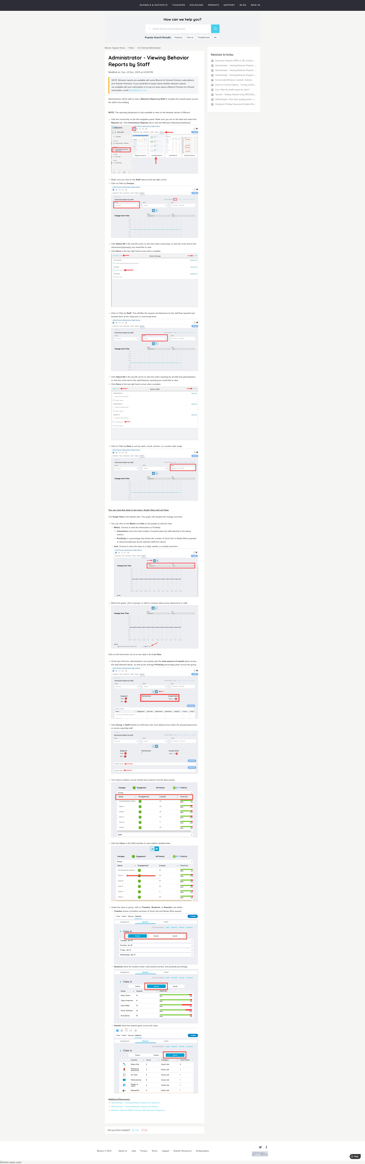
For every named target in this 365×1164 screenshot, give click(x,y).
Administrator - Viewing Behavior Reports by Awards (134, 1106)
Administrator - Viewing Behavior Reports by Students (135, 1103)
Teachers (178, 5)
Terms (155, 1151)
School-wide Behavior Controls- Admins (233, 80)
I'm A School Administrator (149, 48)
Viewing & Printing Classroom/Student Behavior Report (240, 104)
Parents (213, 5)
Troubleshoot (204, 37)
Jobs (133, 1151)
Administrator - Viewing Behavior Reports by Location (240, 75)
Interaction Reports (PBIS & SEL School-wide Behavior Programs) (246, 60)
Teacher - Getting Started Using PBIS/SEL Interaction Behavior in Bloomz (249, 94)
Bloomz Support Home (115, 48)
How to (190, 37)
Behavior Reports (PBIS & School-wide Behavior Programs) (138, 1110)
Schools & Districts (154, 5)
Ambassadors (202, 1151)
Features (178, 37)
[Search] (215, 28)
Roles (131, 48)
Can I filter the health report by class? (232, 89)
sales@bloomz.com (138, 90)
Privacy (143, 1151)
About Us (122, 1151)
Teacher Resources (182, 1151)
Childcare (196, 5)
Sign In (255, 5)
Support (229, 5)
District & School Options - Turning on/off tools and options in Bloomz (247, 85)
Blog (243, 5)
